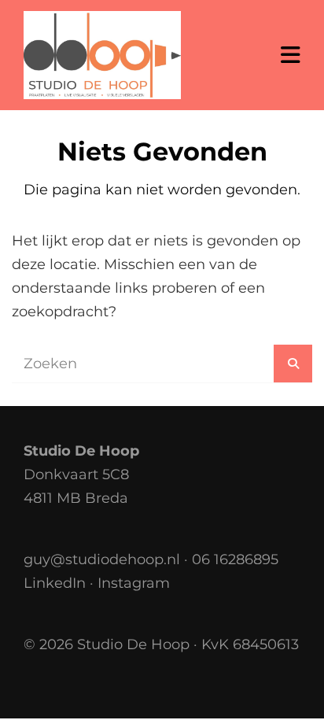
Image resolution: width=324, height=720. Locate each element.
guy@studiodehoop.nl (102, 559)
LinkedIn (55, 583)
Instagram (134, 583)
